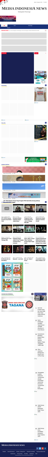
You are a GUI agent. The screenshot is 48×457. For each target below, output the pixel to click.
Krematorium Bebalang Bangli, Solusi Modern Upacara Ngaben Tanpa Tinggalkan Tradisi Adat (41, 339)
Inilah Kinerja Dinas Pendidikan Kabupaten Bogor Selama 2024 (41, 432)
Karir (36, 453)
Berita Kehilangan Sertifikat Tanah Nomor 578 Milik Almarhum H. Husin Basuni (41, 325)
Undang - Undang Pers (20, 451)
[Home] (4, 25)
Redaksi (4, 451)
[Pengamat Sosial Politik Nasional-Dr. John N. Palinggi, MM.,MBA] (29, 208)
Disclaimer (32, 453)
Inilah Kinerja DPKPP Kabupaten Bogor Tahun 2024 (41, 408)
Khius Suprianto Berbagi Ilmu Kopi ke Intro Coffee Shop (41, 352)
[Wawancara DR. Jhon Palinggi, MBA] (6, 228)
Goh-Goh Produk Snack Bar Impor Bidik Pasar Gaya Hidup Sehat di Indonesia (41, 312)
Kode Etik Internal (11, 451)
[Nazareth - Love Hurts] (18, 249)
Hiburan (8, 27)
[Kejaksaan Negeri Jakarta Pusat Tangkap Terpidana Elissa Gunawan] (18, 228)
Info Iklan (26, 453)
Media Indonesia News (23, 455)
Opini (15, 25)
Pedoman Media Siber (41, 451)
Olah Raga (30, 25)
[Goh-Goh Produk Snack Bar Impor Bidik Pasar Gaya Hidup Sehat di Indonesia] (40, 297)
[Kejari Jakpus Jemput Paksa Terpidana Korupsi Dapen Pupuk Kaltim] (29, 228)
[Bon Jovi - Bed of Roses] (29, 249)
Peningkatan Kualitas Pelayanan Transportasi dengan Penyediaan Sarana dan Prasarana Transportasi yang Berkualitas (41, 380)
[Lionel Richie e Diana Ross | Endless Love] (41, 249)
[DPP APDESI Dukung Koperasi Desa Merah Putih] (6, 208)
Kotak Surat (13, 453)
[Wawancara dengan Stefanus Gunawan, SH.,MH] (41, 208)
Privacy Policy (19, 453)
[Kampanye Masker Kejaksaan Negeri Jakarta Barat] (18, 208)
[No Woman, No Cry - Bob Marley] (6, 249)
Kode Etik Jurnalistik (31, 451)
